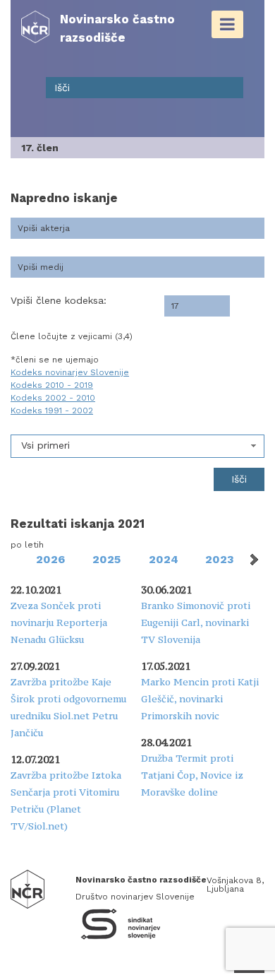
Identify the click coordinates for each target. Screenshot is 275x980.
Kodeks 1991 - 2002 (52, 410)
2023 (219, 559)
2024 (163, 559)
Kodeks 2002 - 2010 (53, 398)
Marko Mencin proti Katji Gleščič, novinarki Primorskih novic (200, 698)
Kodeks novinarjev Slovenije (70, 372)
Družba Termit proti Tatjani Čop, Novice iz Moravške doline (192, 775)
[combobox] (137, 446)
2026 (50, 559)
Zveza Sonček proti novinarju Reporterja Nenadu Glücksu (59, 622)
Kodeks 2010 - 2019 (52, 385)
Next (253, 559)
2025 (106, 559)
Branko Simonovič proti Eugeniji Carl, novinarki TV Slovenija (195, 622)
